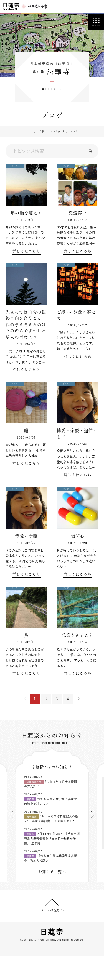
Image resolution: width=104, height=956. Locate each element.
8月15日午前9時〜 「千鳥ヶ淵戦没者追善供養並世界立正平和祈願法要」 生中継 (52, 838)
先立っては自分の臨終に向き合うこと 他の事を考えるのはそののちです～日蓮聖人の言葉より (26, 324)
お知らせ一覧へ (52, 872)
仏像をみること (77, 635)
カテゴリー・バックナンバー (55, 131)
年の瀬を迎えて (26, 213)
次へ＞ (79, 699)
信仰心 (78, 536)
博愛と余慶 (26, 536)
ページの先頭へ (52, 910)
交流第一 (78, 213)
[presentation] (11, 814)
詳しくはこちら (26, 251)
